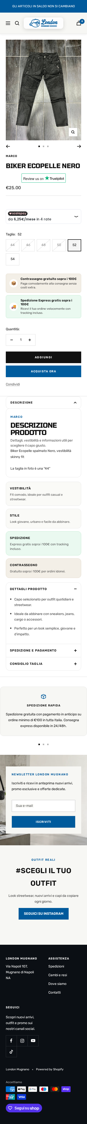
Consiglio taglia (26, 664)
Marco (11, 156)
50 (59, 245)
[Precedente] (8, 146)
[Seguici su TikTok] (11, 1051)
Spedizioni (56, 966)
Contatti (54, 992)
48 (43, 245)
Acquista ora (43, 371)
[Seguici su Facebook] (11, 1040)
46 (28, 245)
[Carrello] (78, 23)
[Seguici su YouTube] (33, 1040)
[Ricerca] (17, 23)
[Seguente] (79, 146)
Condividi (13, 384)
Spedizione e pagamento (33, 650)
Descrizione (21, 402)
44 (12, 245)
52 (74, 245)
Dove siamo (57, 984)
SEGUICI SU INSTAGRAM (43, 914)
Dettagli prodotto (28, 589)
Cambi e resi (57, 975)
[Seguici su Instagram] (22, 1040)
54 (13, 259)
